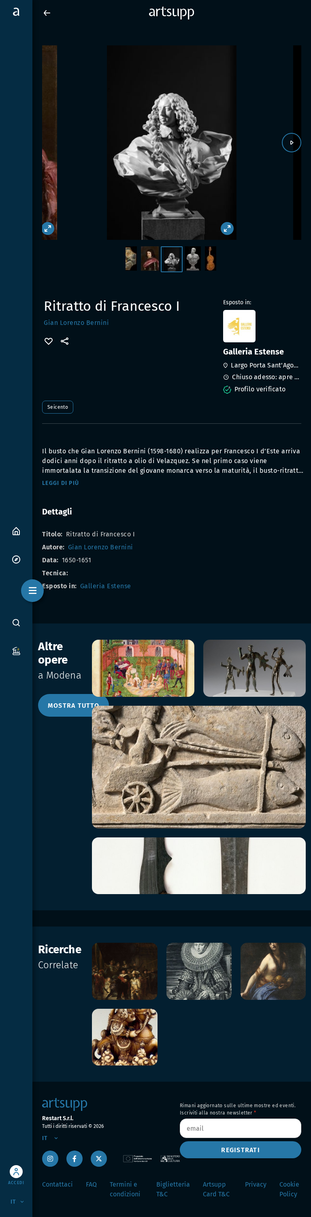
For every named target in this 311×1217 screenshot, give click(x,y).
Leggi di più (60, 483)
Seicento (57, 407)
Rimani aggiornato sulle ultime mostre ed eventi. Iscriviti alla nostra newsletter (238, 1109)
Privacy (255, 1184)
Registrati (240, 1150)
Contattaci (57, 1184)
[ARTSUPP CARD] (16, 650)
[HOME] (16, 530)
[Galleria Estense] (261, 326)
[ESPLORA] (16, 559)
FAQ (91, 1184)
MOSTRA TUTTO (73, 705)
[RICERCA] (16, 622)
